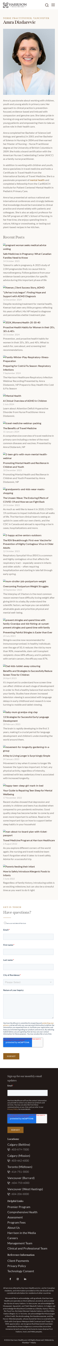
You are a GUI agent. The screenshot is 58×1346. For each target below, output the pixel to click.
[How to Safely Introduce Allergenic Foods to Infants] (19, 866)
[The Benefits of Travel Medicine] (22, 423)
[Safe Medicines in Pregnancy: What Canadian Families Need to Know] (27, 247)
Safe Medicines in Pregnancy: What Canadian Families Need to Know (27, 255)
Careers (12, 1238)
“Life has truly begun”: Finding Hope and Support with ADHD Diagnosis (24, 294)
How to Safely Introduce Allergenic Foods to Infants (26, 873)
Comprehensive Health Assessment (22, 1214)
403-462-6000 (20, 1160)
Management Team (19, 1243)
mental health (37, 180)
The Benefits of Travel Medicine (20, 428)
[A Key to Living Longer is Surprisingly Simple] (27, 749)
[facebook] (10, 1279)
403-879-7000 (20, 1149)
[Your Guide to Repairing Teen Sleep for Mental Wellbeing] (23, 785)
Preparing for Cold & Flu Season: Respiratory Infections (27, 367)
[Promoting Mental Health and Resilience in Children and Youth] (27, 456)
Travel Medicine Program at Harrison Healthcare (29, 840)
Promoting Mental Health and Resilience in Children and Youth (26, 464)
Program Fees (16, 1222)
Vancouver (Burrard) (21, 1178)
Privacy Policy (12, 1109)
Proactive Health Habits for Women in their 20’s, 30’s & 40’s (29, 329)
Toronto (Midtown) (19, 1167)
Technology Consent (20, 1271)
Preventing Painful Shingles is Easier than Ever (27, 632)
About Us (13, 1227)
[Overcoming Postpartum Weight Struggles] (24, 581)
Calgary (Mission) (18, 1155)
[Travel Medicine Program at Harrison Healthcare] (27, 833)
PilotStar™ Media (29, 1342)
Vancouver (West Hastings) (25, 1189)
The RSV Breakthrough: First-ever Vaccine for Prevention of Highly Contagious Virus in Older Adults (28, 544)
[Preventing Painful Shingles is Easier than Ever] (27, 623)
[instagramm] (18, 1279)
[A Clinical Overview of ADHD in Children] (12, 396)
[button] (53, 4)
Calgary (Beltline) (18, 1144)
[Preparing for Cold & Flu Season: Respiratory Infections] (27, 359)
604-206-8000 (20, 1194)
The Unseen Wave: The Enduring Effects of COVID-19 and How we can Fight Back (25, 499)
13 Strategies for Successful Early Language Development (26, 718)
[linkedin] (25, 1279)
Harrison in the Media (21, 1233)
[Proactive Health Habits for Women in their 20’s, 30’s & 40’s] (21, 322)
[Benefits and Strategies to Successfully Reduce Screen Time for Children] (21, 666)
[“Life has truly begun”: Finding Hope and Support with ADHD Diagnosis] (24, 287)
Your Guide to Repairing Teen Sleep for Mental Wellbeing (27, 792)
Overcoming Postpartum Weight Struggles (26, 586)
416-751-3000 (20, 1171)
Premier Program (18, 1207)
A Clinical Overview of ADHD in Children (25, 400)
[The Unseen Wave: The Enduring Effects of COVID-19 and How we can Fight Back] (27, 491)
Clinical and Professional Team (27, 1248)
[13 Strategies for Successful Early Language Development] (20, 712)
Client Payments (18, 1260)
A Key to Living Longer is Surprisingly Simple (26, 755)
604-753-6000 (21, 1182)
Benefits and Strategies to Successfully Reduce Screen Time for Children (27, 672)
